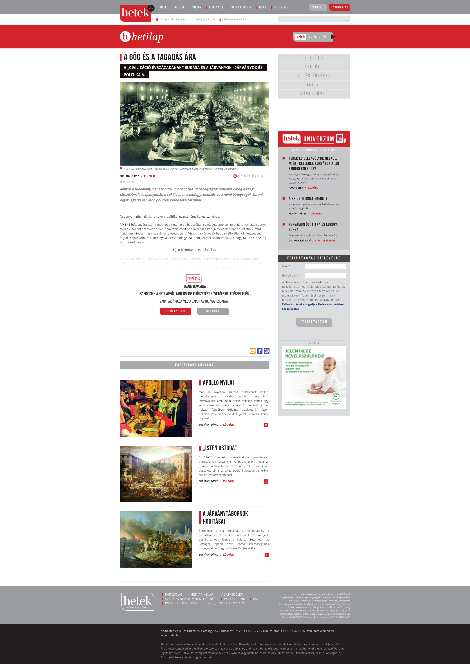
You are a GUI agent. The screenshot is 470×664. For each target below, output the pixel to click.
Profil (317, 7)
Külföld (149, 176)
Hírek (163, 7)
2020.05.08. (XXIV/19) (251, 176)
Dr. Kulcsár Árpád (301, 240)
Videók (197, 7)
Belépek (213, 311)
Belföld (313, 187)
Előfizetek (176, 311)
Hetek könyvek (242, 7)
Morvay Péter (298, 213)
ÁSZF (257, 599)
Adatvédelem (232, 594)
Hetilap (179, 7)
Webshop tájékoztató (226, 603)
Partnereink (234, 599)
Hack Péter (296, 187)
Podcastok (216, 7)
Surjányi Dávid (129, 176)
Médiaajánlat (202, 594)
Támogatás (340, 7)
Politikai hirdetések (182, 603)
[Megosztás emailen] (253, 351)
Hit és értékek (327, 240)
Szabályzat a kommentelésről (190, 599)
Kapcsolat (173, 594)
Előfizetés (281, 7)
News (262, 7)
